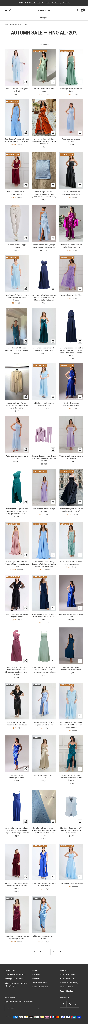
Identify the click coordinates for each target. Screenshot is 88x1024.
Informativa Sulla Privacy (69, 983)
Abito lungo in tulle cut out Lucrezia (71, 140)
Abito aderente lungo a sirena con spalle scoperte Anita (17, 937)
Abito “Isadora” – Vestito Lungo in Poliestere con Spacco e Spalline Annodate (44, 616)
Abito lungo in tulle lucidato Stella (71, 883)
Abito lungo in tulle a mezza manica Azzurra (44, 404)
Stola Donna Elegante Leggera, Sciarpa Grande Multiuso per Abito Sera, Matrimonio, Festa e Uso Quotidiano (44, 831)
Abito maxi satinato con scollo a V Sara (71, 615)
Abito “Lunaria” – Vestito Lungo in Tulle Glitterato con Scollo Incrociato (17, 297)
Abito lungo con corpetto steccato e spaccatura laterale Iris (44, 724)
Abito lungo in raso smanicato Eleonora (44, 937)
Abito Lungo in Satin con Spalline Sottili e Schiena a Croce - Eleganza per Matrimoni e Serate (44, 669)
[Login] (77, 10)
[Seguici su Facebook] (63, 1004)
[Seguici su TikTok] (76, 1004)
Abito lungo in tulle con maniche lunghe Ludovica (17, 615)
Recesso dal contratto (40, 987)
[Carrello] (82, 10)
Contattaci (36, 978)
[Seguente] (60, 952)
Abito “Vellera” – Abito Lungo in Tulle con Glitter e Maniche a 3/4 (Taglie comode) (71, 725)
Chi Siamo (36, 974)
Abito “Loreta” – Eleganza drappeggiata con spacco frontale (17, 349)
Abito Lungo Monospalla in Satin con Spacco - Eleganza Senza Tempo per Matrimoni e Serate (16, 511)
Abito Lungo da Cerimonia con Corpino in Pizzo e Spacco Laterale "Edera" (17, 564)
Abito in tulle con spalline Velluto (71, 295)
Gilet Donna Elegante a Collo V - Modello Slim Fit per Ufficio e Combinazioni (71, 830)
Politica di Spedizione (67, 974)
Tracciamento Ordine (39, 983)
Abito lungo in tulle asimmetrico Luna (71, 90)
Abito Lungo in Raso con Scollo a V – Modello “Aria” (44, 884)
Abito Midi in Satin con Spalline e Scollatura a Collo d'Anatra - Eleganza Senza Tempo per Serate (17, 830)
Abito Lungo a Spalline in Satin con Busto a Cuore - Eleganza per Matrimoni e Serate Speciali (44, 297)
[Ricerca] (10, 10)
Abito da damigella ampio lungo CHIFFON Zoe (44, 510)
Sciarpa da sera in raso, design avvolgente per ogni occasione (44, 246)
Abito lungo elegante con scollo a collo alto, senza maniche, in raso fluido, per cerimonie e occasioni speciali (71, 351)
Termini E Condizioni (67, 991)
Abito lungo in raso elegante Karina (44, 776)
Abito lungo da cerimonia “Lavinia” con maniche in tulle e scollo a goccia (17, 885)
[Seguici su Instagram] (69, 1004)
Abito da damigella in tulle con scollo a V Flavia (16, 193)
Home (6, 24)
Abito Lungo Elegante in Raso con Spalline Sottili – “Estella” (71, 510)
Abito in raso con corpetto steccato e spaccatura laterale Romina (71, 777)
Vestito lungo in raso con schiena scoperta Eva (71, 457)
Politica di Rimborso (67, 978)
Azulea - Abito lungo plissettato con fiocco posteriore (71, 563)
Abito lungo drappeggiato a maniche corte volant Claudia (17, 724)
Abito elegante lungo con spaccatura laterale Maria (71, 193)
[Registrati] (39, 1008)
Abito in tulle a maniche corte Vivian (44, 90)
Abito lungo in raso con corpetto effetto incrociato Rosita (44, 349)
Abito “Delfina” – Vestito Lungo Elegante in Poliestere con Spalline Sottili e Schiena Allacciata (44, 564)
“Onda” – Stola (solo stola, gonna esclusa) (17, 90)
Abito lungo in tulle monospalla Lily (17, 457)
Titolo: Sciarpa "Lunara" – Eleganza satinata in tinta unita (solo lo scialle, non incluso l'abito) (44, 194)
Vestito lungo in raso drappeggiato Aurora (16, 776)
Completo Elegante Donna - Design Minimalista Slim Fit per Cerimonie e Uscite (44, 458)
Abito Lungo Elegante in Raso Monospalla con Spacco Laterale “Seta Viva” (44, 141)
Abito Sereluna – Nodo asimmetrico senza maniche (71, 668)
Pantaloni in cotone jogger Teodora (17, 246)
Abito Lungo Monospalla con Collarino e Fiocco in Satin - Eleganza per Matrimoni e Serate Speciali (16, 670)
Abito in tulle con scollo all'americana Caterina (71, 404)
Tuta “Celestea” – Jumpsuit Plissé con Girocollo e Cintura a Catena (17, 140)
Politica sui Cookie (66, 987)
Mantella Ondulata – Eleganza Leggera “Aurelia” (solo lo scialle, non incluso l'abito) (17, 405)
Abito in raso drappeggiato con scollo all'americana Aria (71, 246)
